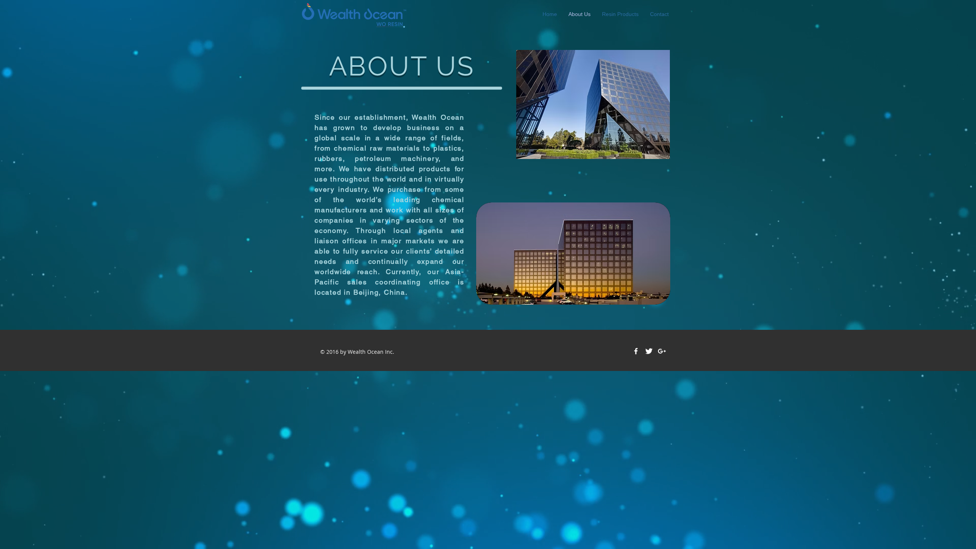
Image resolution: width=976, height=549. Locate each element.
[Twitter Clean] (649, 351)
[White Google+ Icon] (662, 351)
